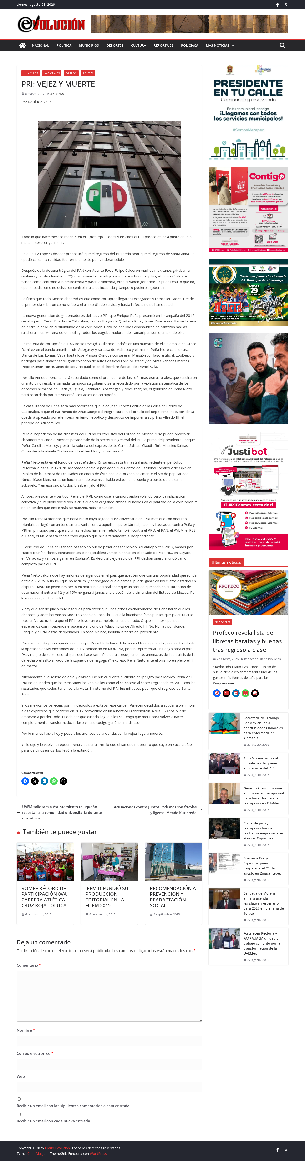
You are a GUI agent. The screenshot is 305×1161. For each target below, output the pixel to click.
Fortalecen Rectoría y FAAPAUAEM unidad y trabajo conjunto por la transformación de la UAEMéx (262, 943)
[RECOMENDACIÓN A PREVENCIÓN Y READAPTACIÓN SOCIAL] (173, 845)
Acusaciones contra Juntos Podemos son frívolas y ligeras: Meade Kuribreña (155, 809)
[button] (231, 45)
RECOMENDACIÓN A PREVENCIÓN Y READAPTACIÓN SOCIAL (173, 897)
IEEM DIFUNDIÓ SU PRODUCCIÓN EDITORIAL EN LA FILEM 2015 (107, 897)
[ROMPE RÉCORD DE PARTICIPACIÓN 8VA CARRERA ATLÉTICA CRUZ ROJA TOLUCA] (45, 845)
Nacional (40, 45)
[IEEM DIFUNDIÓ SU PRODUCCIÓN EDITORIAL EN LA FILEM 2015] (109, 845)
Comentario (29, 965)
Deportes (115, 45)
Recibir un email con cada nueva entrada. (54, 1121)
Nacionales (52, 73)
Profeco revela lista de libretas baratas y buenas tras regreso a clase (247, 640)
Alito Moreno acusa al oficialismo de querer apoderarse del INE (261, 763)
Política (64, 45)
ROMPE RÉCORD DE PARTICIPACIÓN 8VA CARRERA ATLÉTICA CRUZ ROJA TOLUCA (44, 897)
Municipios (89, 45)
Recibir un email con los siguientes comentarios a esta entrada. (73, 1105)
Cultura (138, 45)
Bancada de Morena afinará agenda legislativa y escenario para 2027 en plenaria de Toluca (264, 903)
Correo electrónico (35, 1053)
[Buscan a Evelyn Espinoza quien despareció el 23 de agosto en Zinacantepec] (224, 869)
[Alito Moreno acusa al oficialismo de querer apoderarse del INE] (224, 766)
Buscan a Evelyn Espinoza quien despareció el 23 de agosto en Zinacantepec (262, 865)
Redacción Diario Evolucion (262, 659)
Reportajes (163, 45)
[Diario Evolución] (22, 45)
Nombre (26, 1030)
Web (21, 1076)
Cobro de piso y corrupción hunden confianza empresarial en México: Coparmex (264, 830)
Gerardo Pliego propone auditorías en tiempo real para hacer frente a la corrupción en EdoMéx (264, 795)
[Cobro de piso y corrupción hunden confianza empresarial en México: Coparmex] (224, 834)
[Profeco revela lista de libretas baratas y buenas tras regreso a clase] (248, 592)
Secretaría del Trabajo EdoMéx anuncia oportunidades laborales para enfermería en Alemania (263, 728)
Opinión (71, 73)
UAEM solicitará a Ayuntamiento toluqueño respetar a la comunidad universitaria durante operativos (62, 812)
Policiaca (189, 45)
